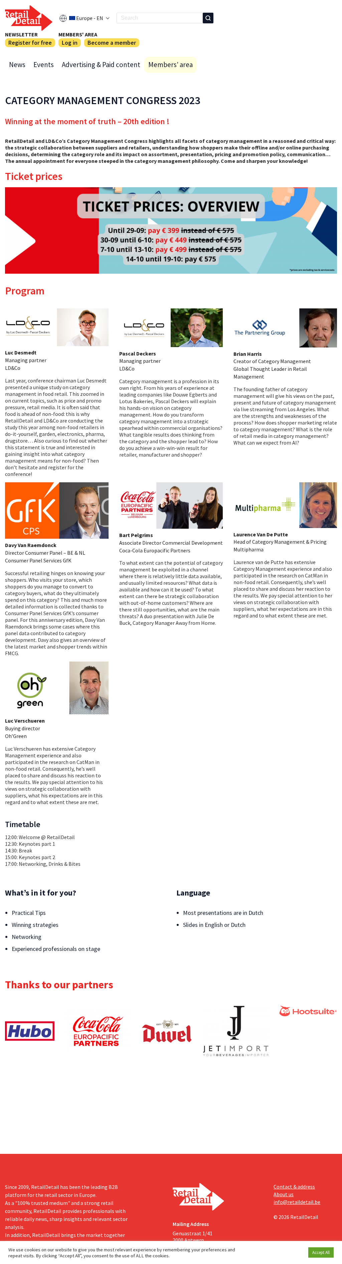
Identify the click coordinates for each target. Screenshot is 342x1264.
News (17, 64)
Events (43, 64)
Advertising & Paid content (101, 64)
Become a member (112, 42)
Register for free (30, 42)
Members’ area (170, 64)
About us (284, 1194)
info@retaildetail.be (297, 1202)
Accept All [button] (321, 1252)
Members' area (77, 34)
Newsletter (21, 34)
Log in (69, 42)
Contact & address (294, 1186)
